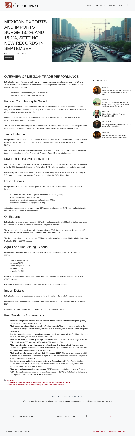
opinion (105, 111)
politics (105, 87)
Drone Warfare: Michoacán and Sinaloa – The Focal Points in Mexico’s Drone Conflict (116, 92)
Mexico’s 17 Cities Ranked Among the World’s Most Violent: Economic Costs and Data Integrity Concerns (115, 104)
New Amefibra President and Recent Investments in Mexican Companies (114, 136)
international (108, 121)
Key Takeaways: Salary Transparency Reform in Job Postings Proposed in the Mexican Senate (38, 382)
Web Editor (8, 53)
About (121, 5)
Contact (112, 5)
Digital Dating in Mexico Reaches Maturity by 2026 (113, 115)
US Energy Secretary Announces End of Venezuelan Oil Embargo (116, 125)
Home (88, 5)
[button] (128, 5)
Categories (98, 5)
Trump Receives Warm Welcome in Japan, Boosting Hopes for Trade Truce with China (35, 385)
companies (9, 57)
